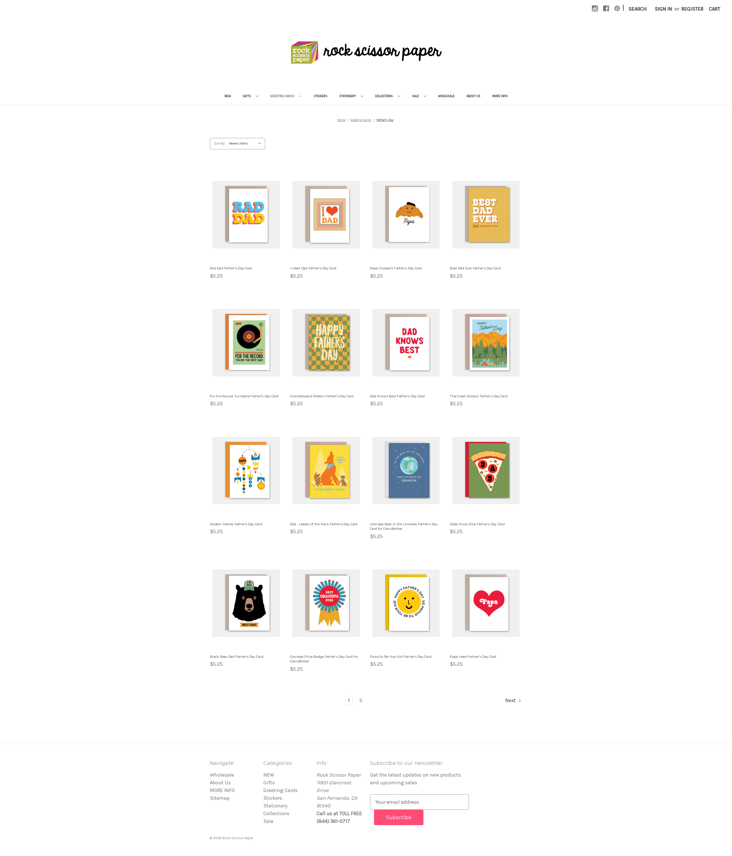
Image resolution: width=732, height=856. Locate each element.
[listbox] (246, 143)
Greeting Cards (282, 96)
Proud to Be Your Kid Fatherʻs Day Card (401, 657)
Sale (416, 96)
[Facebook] (606, 8)
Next (511, 700)
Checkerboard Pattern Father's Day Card (322, 396)
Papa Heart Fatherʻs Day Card (473, 657)
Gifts (247, 96)
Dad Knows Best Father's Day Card (397, 396)
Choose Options (246, 221)
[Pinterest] (617, 8)
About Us (473, 96)
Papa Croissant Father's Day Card (396, 268)
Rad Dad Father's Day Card (231, 268)
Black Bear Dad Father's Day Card (236, 657)
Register (692, 9)
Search (637, 9)
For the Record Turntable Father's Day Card (244, 396)
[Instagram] (595, 8)
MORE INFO (500, 96)
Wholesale (446, 96)
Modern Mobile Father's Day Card (236, 524)
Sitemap (220, 798)
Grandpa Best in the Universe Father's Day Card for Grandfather (404, 526)
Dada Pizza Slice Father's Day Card (477, 524)
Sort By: (219, 143)
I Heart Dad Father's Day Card (313, 268)
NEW (227, 96)
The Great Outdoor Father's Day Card (479, 396)
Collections (384, 96)
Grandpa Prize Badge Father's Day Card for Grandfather (324, 659)
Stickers (320, 96)
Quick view (242, 208)
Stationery (348, 96)
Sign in (663, 9)
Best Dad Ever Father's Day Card (475, 268)
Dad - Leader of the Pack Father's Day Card (324, 524)
